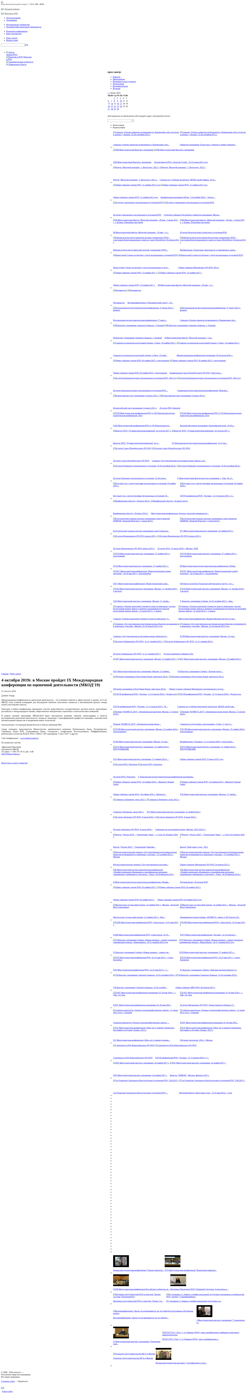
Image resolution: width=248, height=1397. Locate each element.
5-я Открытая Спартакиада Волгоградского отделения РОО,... (140, 1093)
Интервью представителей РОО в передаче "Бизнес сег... (138, 1301)
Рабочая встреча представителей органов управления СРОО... (140, 250)
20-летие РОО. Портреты (124, 777)
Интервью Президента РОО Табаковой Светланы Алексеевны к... (199, 1289)
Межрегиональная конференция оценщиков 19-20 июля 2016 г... (205, 355)
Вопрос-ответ (12, 40)
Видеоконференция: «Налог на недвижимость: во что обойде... (141, 1318)
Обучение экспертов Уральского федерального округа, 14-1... (207, 584)
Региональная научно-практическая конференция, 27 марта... (140, 320)
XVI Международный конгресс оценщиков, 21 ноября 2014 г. (174, 812)
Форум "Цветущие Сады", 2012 (194, 847)
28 (112, 109)
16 (118, 104)
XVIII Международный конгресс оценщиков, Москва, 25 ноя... (207, 636)
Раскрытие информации (17, 31)
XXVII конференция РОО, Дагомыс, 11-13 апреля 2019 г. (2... (207, 496)
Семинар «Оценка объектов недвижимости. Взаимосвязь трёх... (141, 145)
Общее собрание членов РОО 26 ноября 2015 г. (134, 900)
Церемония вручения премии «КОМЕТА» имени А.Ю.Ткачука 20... (210, 917)
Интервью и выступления (124, 81)
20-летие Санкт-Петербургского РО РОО (131, 461)
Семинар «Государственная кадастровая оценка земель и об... (179, 461)
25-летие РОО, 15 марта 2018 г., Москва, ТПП (177, 548)
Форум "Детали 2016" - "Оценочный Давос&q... (134, 847)
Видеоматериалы (120, 86)
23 (118, 106)
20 (109, 106)
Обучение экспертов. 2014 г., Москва (196, 1040)
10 (121, 101)
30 (118, 109)
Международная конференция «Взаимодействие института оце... (207, 619)
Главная (4, 674)
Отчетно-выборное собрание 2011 (178, 654)
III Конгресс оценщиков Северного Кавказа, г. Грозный (137, 338)
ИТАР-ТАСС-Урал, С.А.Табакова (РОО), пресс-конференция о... (190, 1339)
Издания (116, 88)
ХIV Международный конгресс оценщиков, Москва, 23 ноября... (141, 671)
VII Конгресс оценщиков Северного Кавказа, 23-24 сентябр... (140, 987)
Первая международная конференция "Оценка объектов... (138, 1270)
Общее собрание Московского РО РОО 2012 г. (198, 267)
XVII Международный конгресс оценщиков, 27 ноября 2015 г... (141, 566)
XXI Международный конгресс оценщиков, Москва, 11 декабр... (141, 601)
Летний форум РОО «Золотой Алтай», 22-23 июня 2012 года (181, 162)
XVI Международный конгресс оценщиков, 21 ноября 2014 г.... (141, 759)
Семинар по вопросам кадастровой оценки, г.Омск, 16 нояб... (140, 355)
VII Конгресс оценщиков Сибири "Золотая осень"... (200, 671)
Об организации (13, 18)
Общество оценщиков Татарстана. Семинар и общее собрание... (208, 145)
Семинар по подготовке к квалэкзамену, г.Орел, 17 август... (206, 724)
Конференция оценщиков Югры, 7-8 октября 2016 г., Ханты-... (188, 197)
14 (112, 104)
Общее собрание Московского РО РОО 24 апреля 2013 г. (205, 865)
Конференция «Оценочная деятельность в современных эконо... (208, 250)
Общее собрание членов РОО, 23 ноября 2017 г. (134, 285)
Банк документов (13, 34)
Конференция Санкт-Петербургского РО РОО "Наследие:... (196, 373)
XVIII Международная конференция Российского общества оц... (141, 1289)
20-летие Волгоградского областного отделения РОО (203, 232)
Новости (116, 77)
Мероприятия (119, 79)
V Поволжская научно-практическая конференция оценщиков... (166, 777)
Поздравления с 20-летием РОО (194, 882)
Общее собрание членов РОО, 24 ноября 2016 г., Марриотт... (139, 794)
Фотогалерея (118, 84)
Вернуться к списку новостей (14, 763)
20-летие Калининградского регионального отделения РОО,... (140, 390)
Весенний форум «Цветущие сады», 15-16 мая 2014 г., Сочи (205, 1093)
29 (115, 109)
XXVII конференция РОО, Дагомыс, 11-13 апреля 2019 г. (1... (182, 1058)
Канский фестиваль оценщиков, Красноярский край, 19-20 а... (207, 426)
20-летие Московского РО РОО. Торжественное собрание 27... (207, 1005)
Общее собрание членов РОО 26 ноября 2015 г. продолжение (140, 373)
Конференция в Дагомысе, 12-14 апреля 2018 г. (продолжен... (207, 742)
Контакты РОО (11, 13)
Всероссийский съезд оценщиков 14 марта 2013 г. (135, 408)
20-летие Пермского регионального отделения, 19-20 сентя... (140, 478)
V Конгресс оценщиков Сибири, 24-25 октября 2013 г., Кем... (207, 601)
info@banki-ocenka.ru (10, 754)
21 (112, 106)
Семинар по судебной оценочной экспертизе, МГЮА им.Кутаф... (206, 706)
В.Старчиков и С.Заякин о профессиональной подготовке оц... (194, 1301)
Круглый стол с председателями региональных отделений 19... (141, 496)
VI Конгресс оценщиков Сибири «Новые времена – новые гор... (141, 952)
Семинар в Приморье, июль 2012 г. (128, 812)
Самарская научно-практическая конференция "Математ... (202, 390)
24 (121, 106)
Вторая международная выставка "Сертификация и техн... (181, 1363)
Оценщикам (11, 20)
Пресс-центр (11, 38)
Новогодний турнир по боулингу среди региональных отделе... (141, 267)
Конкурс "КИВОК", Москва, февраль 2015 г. (189, 1075)
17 (121, 104)
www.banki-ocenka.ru (29, 738)
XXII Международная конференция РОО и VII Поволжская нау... (142, 426)
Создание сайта (8, 1381)
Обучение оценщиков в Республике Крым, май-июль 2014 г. (139, 689)
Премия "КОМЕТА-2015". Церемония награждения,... (137, 724)
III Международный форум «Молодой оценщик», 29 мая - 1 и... (141, 232)
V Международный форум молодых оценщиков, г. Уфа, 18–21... (205, 478)
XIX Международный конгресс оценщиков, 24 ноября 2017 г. (140, 1075)
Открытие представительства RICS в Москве (133, 1358)
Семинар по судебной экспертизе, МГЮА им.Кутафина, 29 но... (188, 180)
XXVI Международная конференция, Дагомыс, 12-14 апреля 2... (208, 935)
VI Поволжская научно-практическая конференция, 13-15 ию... (199, 443)
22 (115, 106)
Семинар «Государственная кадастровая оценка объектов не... (140, 636)
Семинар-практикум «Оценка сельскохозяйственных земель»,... (141, 1023)
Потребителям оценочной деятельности (23, 27)
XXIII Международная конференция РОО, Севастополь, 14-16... (141, 935)
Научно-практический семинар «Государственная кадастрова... (141, 865)
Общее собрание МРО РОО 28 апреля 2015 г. (195, 987)
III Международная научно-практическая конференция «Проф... (208, 566)
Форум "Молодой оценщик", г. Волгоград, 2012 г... (135, 180)
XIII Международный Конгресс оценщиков (132, 162)
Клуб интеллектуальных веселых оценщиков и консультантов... (141, 531)
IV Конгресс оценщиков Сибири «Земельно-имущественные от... (208, 970)
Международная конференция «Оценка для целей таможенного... (180, 513)
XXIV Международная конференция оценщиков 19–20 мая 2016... (142, 1005)
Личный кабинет (12, 9)
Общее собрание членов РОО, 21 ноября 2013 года (135, 197)
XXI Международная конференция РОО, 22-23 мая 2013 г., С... (140, 970)
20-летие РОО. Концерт (170, 408)
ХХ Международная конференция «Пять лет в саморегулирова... (141, 1040)
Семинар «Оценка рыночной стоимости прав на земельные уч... (141, 619)
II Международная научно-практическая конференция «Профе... (141, 882)
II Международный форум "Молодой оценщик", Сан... (189, 338)
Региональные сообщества (18, 24)
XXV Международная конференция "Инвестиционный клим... (141, 584)
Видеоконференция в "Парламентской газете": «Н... (150, 303)
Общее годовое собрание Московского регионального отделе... (197, 689)
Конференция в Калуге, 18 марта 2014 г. (130, 513)
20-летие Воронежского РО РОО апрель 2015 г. (134, 548)
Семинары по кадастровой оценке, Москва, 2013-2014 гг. (180, 829)
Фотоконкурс (119, 303)
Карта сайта (7, 1391)
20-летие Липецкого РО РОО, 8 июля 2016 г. (133, 829)
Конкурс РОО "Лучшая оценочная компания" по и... (136, 443)
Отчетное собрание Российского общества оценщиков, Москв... (192, 215)
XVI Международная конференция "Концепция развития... (191, 1270)
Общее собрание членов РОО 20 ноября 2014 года (179, 900)
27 (109, 109)
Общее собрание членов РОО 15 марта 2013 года (201, 759)
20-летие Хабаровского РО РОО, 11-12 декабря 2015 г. (137, 654)
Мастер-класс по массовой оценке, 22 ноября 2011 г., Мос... (139, 917)
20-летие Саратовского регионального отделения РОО (137, 215)
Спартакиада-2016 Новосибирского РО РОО (133, 1058)
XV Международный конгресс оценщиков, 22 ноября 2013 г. (206, 531)
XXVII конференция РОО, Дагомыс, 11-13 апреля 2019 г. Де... (140, 706)
